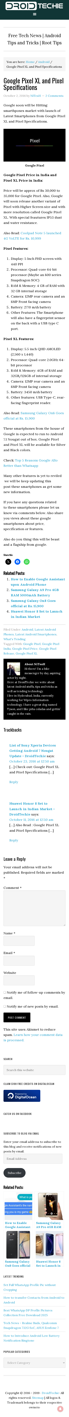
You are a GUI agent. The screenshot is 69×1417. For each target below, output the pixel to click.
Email (9, 953)
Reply (13, 782)
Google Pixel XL (26, 653)
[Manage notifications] (60, 1409)
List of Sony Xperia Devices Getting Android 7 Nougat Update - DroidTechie (32, 750)
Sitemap (38, 1398)
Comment (12, 888)
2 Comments (54, 96)
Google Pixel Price (25, 648)
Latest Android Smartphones (35, 634)
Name (9, 933)
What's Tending (14, 639)
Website (9, 973)
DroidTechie (34, 6)
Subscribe (14, 1173)
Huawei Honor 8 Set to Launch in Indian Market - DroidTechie (32, 808)
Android (27, 629)
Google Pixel (31, 644)
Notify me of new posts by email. (33, 1006)
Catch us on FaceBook (17, 1114)
